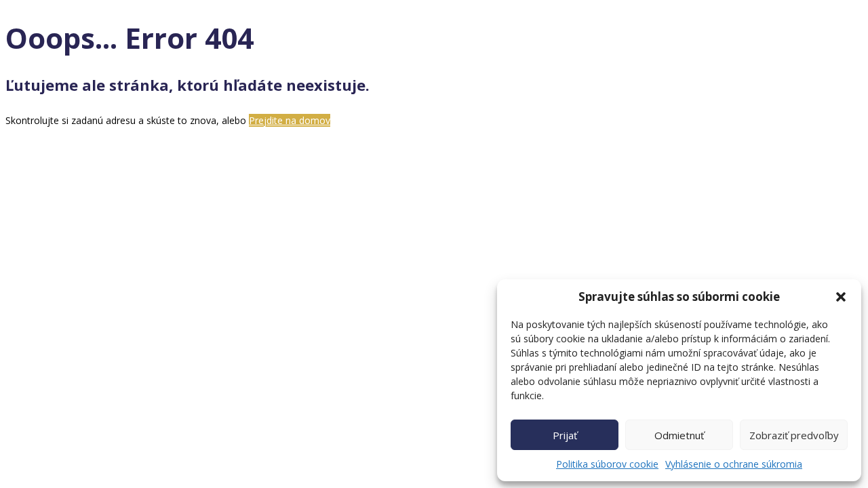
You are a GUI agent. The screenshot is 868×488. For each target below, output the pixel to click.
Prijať (565, 435)
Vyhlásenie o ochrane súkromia (733, 464)
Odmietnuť (679, 435)
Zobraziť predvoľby (794, 435)
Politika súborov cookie (607, 464)
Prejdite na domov (289, 120)
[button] (841, 297)
